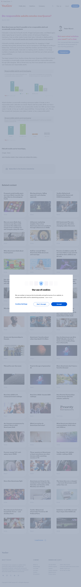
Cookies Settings (21, 304)
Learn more (48, 297)
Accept (59, 304)
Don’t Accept (41, 304)
